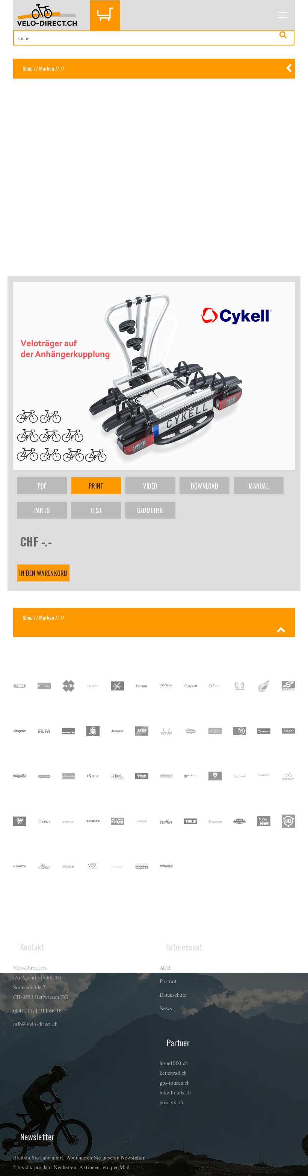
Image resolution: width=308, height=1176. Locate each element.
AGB (165, 967)
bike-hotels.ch (175, 1092)
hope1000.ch (174, 1063)
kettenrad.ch (173, 1072)
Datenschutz (173, 994)
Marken (46, 68)
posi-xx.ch (171, 1102)
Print (96, 485)
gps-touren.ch (175, 1082)
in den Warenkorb (43, 573)
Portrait (168, 981)
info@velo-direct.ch (35, 1024)
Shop (28, 68)
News (166, 1008)
